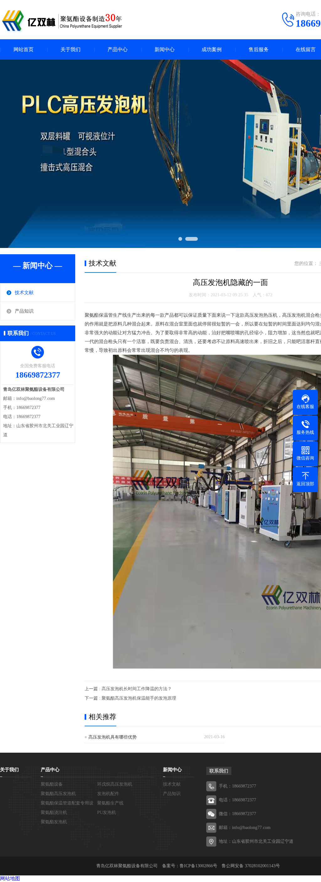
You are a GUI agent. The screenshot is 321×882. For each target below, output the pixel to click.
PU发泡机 (106, 812)
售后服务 (259, 49)
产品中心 (118, 49)
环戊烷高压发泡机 (114, 784)
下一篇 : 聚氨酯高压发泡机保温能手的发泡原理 (130, 698)
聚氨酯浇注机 (54, 812)
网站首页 (23, 49)
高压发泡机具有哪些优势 (112, 737)
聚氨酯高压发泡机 (58, 793)
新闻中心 (165, 49)
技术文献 (24, 292)
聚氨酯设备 (52, 784)
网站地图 (10, 878)
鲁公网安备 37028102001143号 (251, 865)
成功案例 (212, 49)
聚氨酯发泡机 (54, 822)
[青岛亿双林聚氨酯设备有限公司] (62, 20)
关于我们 (71, 49)
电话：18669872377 (237, 800)
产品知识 (24, 311)
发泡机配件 (108, 793)
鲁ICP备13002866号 (198, 865)
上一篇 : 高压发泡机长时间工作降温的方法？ (128, 688)
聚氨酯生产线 (110, 803)
